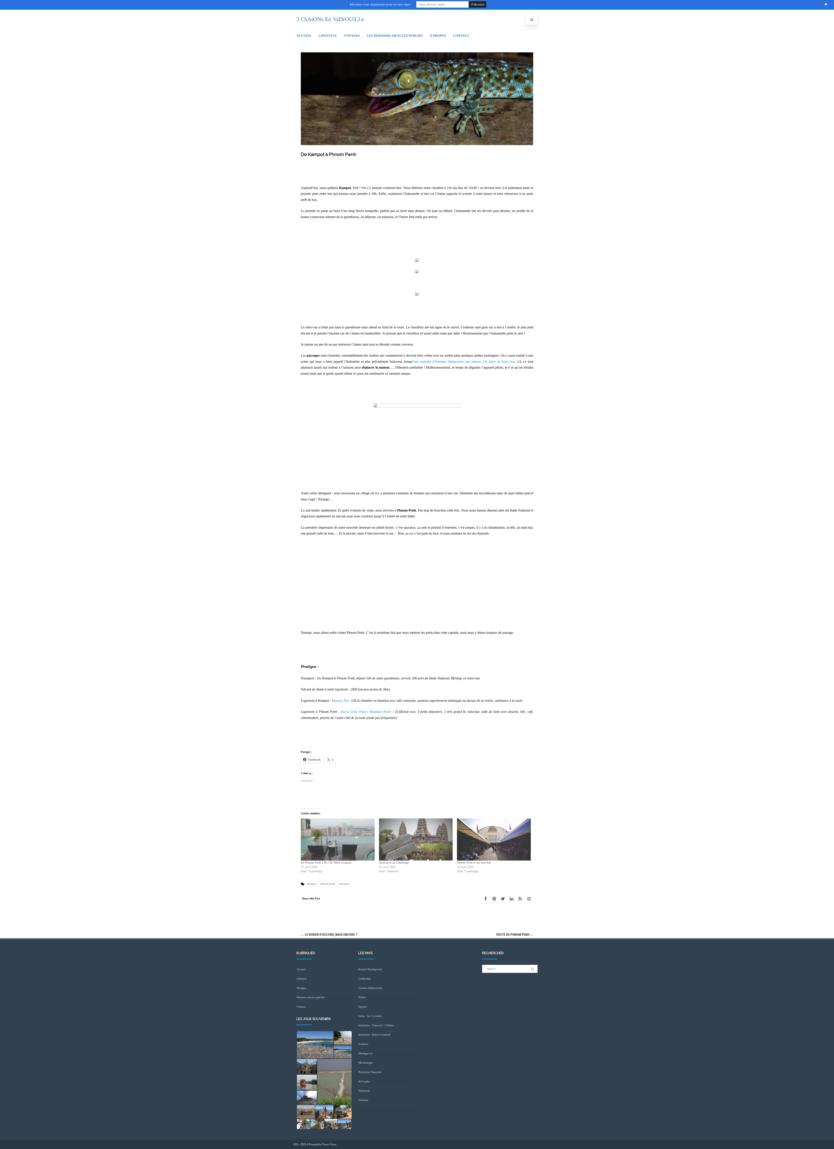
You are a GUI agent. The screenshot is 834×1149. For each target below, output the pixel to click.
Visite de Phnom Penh (514, 935)
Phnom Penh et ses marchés (474, 862)
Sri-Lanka (364, 1081)
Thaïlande (364, 1090)
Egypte (362, 1006)
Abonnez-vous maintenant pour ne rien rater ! (380, 4)
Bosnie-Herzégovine (370, 969)
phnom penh (327, 883)
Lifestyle (328, 35)
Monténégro (365, 1062)
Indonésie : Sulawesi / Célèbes (376, 1025)
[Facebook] (485, 898)
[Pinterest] (494, 898)
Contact (461, 35)
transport (344, 883)
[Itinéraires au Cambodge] (416, 839)
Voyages (352, 35)
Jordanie (363, 1044)
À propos (438, 35)
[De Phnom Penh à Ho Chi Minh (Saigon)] (338, 839)
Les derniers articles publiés (395, 35)
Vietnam (363, 1100)
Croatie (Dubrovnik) (370, 988)
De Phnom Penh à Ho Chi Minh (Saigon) (326, 862)
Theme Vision (329, 1144)
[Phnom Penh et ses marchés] (494, 839)
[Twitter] (502, 898)
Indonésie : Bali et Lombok (374, 1034)
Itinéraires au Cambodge (394, 862)
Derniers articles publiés (310, 997)
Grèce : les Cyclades (370, 1016)
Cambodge (364, 978)
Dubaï (362, 997)
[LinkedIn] (511, 898)
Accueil (304, 35)
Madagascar (365, 1053)
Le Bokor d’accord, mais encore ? (329, 935)
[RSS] (520, 898)
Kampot (311, 883)
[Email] (529, 898)
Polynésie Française (370, 1072)
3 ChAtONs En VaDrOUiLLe (330, 19)
